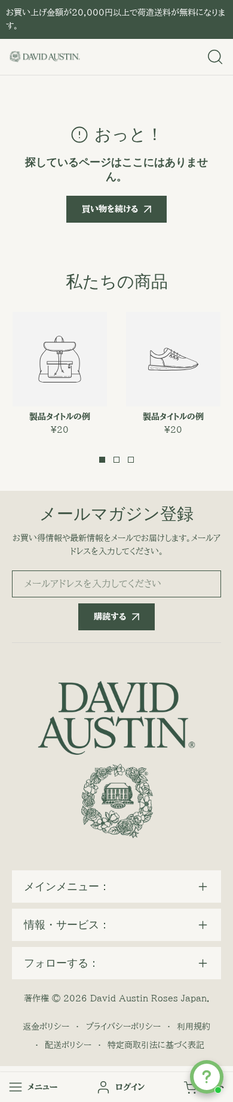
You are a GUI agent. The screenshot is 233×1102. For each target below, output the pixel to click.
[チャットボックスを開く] (206, 1077)
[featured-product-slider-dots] (102, 460)
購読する (110, 616)
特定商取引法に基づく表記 (156, 1045)
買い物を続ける (110, 209)
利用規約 (193, 1026)
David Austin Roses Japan (148, 998)
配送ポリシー (68, 1045)
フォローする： (61, 963)
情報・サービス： (67, 925)
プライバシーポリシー (123, 1026)
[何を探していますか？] (215, 57)
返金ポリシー (46, 1026)
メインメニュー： (67, 886)
